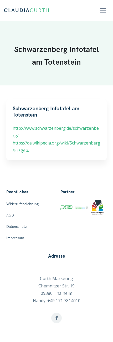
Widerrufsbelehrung (22, 204)
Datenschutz (16, 227)
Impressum (15, 238)
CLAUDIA (27, 10)
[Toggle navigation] (103, 11)
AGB (10, 215)
